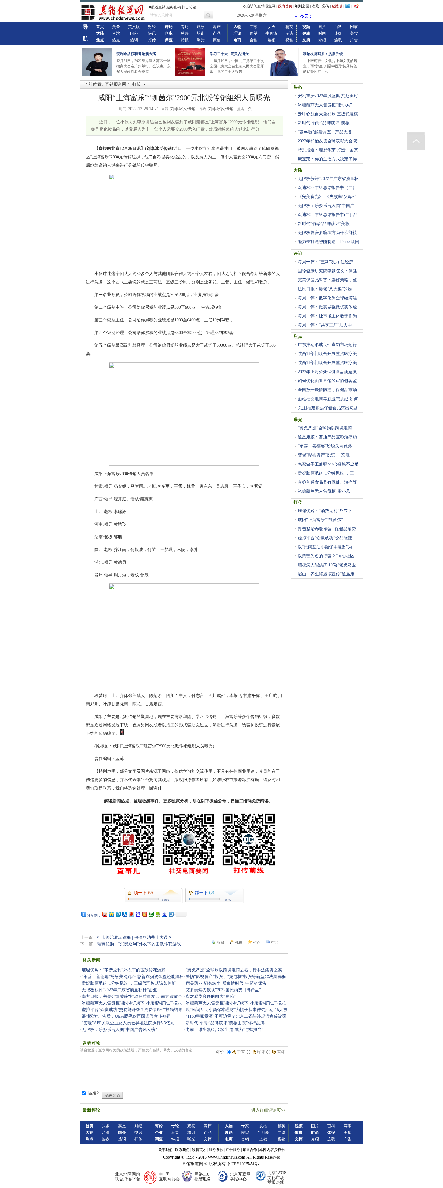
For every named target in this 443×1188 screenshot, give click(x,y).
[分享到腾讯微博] (118, 914)
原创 (217, 40)
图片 (322, 26)
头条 (116, 26)
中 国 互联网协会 (169, 1176)
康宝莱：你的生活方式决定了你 (327, 159)
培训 (201, 33)
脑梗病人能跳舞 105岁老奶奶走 (327, 565)
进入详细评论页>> (268, 1110)
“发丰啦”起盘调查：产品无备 (325, 132)
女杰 (271, 26)
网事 (354, 26)
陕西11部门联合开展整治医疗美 (327, 353)
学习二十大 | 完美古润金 (229, 54)
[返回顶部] (416, 141)
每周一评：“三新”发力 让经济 (325, 262)
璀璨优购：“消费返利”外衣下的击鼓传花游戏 (139, 944)
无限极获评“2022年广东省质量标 (328, 178)
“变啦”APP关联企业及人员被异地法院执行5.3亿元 (128, 1023)
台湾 (116, 33)
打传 (152, 40)
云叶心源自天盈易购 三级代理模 (328, 114)
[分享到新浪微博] (104, 914)
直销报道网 (115, 84)
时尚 (322, 33)
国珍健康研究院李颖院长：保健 (327, 271)
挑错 (238, 942)
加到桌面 (302, 6)
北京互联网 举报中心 (240, 1176)
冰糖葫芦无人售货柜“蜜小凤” (325, 105)
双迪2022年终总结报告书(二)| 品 (328, 214)
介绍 (322, 40)
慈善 (185, 33)
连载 (338, 40)
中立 (241, 1052)
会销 (253, 40)
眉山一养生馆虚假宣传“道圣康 (326, 574)
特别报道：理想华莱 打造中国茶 (328, 150)
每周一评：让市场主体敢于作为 (327, 316)
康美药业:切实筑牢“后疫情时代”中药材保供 (226, 983)
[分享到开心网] (144, 914)
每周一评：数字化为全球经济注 (327, 298)
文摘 (208, 1139)
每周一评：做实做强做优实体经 (327, 307)
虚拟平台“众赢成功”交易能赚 (325, 538)
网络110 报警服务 (202, 1176)
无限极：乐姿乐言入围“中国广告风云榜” (119, 1029)
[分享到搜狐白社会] (171, 914)
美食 (354, 33)
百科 (338, 26)
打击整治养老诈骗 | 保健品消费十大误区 (134, 937)
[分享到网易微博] (131, 914)
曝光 (201, 40)
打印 (274, 942)
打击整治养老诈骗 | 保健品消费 (327, 529)
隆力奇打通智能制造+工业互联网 (328, 242)
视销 (289, 40)
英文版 (134, 26)
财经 (152, 26)
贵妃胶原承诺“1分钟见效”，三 (326, 473)
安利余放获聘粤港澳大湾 (136, 54)
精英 (289, 26)
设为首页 (285, 6)
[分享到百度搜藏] (137, 914)
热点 (116, 40)
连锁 (271, 40)
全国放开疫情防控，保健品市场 (327, 390)
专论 (185, 26)
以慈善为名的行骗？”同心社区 (326, 556)
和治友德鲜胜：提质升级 (323, 54)
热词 (134, 40)
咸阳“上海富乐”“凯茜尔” (320, 520)
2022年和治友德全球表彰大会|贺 (328, 141)
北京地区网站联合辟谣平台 (127, 1176)
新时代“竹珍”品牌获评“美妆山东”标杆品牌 (225, 1023)
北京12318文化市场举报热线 (276, 1178)
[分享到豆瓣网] (151, 914)
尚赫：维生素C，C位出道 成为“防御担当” (224, 1029)
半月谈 (271, 33)
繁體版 (336, 6)
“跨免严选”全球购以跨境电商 (325, 428)
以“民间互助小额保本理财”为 (325, 547)
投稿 (325, 6)
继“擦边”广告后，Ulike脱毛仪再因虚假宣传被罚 (126, 1016)
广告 (354, 40)
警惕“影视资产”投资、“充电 (324, 455)
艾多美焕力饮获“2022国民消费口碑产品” (223, 990)
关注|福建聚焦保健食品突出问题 (328, 408)
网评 (217, 26)
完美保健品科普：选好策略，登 (327, 280)
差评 (281, 1052)
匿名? (93, 1093)
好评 (261, 1052)
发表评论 (112, 1096)
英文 (122, 1126)
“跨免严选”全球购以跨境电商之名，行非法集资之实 (234, 970)
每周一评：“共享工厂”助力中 (325, 325)
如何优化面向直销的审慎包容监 (327, 381)
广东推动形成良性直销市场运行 (327, 344)
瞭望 (253, 33)
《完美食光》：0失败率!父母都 (327, 196)
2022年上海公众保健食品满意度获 (325, 375)
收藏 (315, 6)
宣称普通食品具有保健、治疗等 (327, 482)
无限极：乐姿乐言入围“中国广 (326, 205)
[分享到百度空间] (157, 914)
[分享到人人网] (124, 914)
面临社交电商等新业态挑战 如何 (328, 399)
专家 (253, 26)
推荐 (256, 942)
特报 (185, 40)
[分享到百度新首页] (164, 914)
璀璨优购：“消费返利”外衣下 (325, 511)
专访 (289, 33)
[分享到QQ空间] (111, 914)
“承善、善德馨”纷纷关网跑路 (325, 446)
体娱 (338, 33)
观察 (201, 26)
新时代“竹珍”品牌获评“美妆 (324, 123)
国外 (134, 33)
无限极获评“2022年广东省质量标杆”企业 (119, 990)
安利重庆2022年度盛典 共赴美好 (328, 96)
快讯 (152, 33)
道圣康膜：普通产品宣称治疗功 (327, 437)
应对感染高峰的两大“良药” (211, 996)
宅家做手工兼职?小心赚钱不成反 (328, 464)
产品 (217, 33)
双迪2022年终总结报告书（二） (327, 187)
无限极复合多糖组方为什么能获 (327, 232)
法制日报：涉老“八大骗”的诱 (325, 289)
